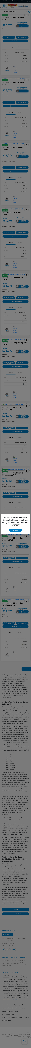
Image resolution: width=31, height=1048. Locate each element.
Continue (15, 530)
